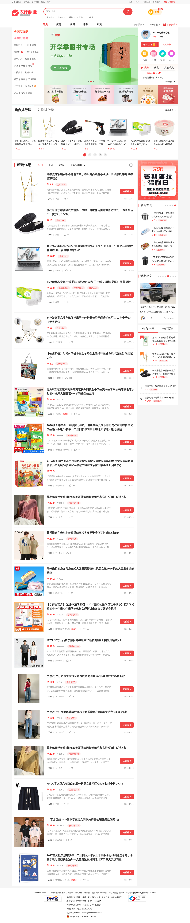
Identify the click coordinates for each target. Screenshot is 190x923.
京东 (51, 164)
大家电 (17, 52)
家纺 (23, 65)
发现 (72, 24)
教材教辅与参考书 (62, 450)
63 (88, 880)
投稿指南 (87, 893)
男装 (57, 804)
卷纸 (57, 302)
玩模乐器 (32, 79)
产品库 (27, 2)
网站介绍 (53, 893)
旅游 (30, 93)
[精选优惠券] (168, 94)
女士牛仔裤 (59, 696)
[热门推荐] (28, 31)
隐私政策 (61, 893)
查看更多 (169, 82)
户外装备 (58, 342)
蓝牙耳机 (80, 17)
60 (68, 235)
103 (70, 378)
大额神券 (50, 17)
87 (71, 661)
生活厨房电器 (32, 52)
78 (70, 270)
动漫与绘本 (59, 486)
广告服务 (70, 893)
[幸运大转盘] (148, 94)
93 (168, 318)
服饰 (27, 59)
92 (79, 414)
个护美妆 (18, 72)
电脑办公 (18, 45)
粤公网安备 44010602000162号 (83, 917)
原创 (85, 24)
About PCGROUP (41, 893)
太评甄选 (35, 2)
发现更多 (169, 110)
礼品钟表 (29, 72)
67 (68, 199)
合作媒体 (78, 893)
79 (74, 732)
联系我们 (103, 893)
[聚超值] (24, 13)
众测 (99, 24)
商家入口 (147, 2)
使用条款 (95, 893)
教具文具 (58, 593)
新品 (43, 2)
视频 (48, 2)
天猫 (61, 164)
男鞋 (57, 235)
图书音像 (18, 86)
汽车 (16, 93)
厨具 (30, 65)
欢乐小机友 (151, 318)
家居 (16, 65)
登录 (130, 2)
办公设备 (29, 86)
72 (72, 593)
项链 (57, 199)
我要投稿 (171, 2)
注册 (137, 2)
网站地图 (129, 893)
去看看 (126, 191)
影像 (34, 45)
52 (68, 302)
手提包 (58, 378)
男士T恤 (58, 553)
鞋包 (34, 59)
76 (71, 840)
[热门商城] (28, 38)
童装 (23, 79)
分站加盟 (112, 893)
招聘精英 (120, 893)
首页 (45, 24)
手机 (71, 17)
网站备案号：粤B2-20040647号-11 (80, 909)
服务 (23, 93)
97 (74, 696)
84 (71, 553)
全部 (40, 164)
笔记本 (58, 270)
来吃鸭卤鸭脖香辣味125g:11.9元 (158, 77)
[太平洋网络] (53, 897)
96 (74, 486)
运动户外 (18, 59)
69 (68, 804)
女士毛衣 (58, 517)
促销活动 (62, 17)
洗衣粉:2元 (148, 73)
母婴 (16, 79)
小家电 (91, 17)
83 (72, 517)
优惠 (58, 24)
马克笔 (58, 414)
